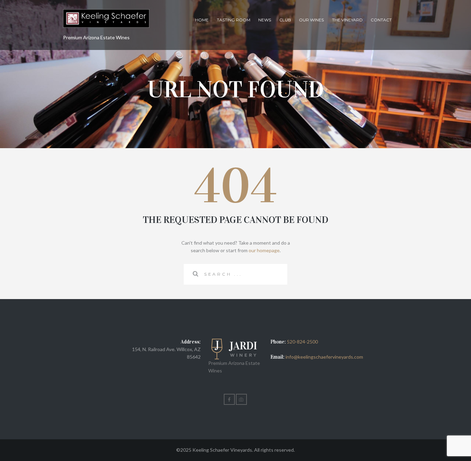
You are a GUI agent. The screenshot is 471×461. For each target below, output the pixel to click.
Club (285, 19)
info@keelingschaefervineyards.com (323, 357)
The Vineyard (347, 19)
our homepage (264, 250)
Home (202, 19)
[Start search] (194, 274)
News (264, 19)
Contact (381, 19)
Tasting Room (233, 19)
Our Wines (311, 19)
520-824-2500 (302, 342)
